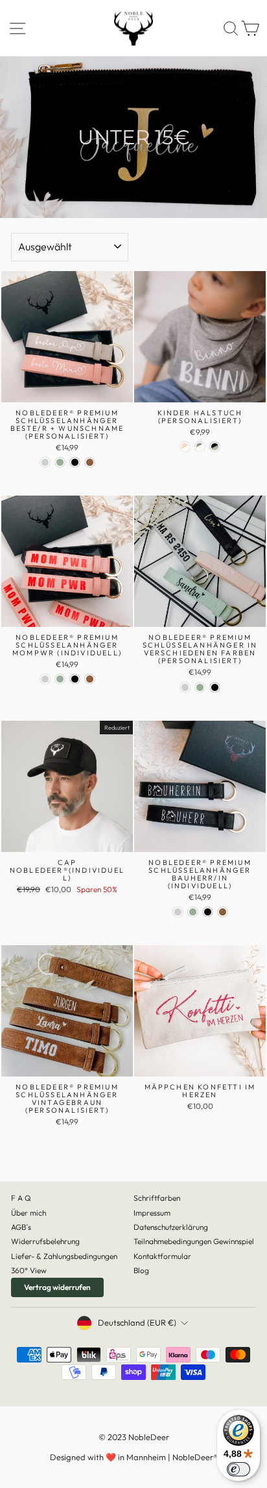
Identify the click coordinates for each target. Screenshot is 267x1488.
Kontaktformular (162, 1256)
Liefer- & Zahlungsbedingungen (64, 1256)
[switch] (238, 1469)
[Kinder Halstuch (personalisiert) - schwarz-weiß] (215, 447)
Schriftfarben (157, 1198)
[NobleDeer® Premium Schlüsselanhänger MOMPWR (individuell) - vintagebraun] (90, 679)
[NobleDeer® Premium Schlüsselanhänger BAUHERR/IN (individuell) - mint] (193, 912)
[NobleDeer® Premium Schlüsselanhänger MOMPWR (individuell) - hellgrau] (45, 679)
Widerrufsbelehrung (45, 1241)
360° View (29, 1270)
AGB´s (21, 1227)
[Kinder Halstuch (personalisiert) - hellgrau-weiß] (200, 447)
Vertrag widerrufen (57, 1287)
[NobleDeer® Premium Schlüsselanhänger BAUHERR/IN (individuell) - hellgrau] (178, 912)
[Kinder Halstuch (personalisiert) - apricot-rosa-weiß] (185, 447)
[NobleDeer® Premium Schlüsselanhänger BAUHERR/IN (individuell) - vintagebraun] (222, 912)
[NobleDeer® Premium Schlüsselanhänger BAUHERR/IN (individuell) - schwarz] (208, 912)
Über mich (28, 1213)
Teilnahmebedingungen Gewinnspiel (194, 1241)
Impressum (152, 1213)
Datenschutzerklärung (171, 1227)
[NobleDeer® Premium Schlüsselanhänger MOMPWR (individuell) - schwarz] (75, 679)
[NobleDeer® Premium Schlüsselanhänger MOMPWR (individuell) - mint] (60, 679)
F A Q (21, 1198)
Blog (141, 1270)
